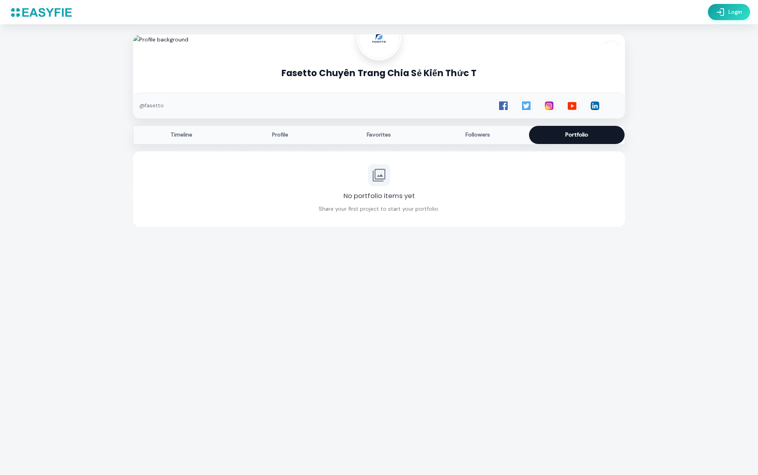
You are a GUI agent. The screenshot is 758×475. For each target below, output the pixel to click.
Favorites (379, 134)
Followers (477, 134)
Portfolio (576, 134)
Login (729, 12)
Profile (280, 134)
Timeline (181, 134)
